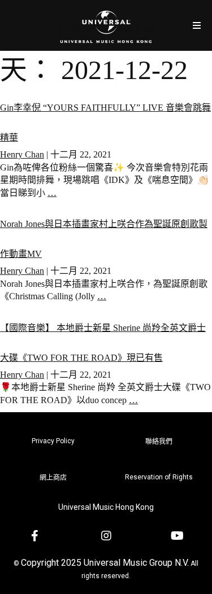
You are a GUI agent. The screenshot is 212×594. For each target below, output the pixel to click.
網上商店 (53, 478)
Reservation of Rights (159, 477)
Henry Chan (22, 154)
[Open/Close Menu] (196, 25)
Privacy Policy (53, 441)
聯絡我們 (158, 442)
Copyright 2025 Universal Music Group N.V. (105, 562)
